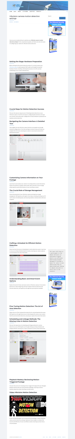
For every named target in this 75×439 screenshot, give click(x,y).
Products (38, 11)
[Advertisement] (27, 32)
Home (10, 11)
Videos (19, 11)
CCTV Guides (25, 11)
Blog (15, 11)
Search (49, 16)
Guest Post (32, 11)
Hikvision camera (13, 67)
